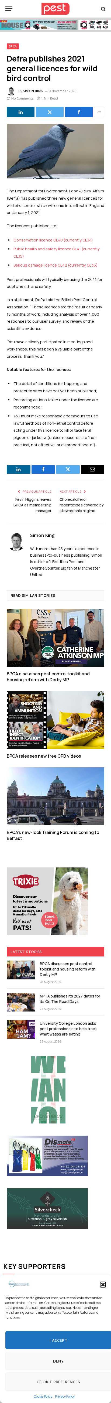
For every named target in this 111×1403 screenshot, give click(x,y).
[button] (103, 1284)
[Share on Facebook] (79, 112)
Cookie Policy (43, 1396)
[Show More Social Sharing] (99, 112)
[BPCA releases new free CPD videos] (55, 720)
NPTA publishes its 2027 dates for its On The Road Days (70, 998)
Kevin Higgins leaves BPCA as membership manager (32, 505)
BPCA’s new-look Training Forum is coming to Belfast (53, 835)
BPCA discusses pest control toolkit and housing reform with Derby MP (48, 677)
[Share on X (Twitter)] (50, 112)
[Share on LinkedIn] (20, 112)
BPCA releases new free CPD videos (44, 756)
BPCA (13, 46)
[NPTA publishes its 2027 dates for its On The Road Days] (21, 1002)
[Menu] (8, 9)
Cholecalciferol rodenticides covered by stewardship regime (82, 505)
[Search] (103, 9)
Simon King (33, 91)
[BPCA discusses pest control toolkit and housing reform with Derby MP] (55, 638)
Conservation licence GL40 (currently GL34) (53, 240)
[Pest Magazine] (55, 9)
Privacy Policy (65, 1396)
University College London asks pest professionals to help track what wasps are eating (68, 1029)
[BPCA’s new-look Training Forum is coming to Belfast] (55, 796)
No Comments (22, 98)
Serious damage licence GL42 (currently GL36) (55, 265)
